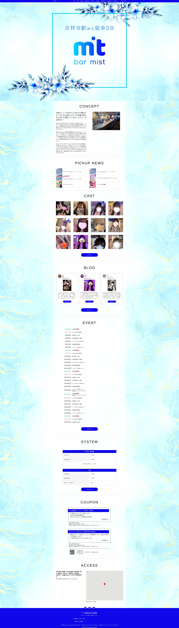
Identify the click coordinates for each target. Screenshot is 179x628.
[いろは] (115, 225)
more (89, 255)
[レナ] (115, 208)
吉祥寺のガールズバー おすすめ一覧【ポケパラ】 (71, 625)
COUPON (109, 1)
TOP (74, 1)
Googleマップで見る (91, 601)
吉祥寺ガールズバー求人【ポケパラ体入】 (90, 625)
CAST (78, 1)
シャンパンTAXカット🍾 (78, 347)
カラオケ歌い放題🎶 (77, 332)
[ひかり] (63, 242)
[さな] (80, 225)
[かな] (80, 208)
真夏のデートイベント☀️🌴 (79, 390)
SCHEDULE (87, 1)
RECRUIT (103, 1)
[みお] (98, 242)
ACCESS (115, 1)
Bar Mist (55, 1)
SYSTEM (97, 1)
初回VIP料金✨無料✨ (77, 338)
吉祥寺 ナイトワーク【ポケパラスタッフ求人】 (108, 625)
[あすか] (80, 242)
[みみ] (63, 208)
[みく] (63, 225)
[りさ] (115, 242)
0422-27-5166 (90, 613)
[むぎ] (98, 225)
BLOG (82, 1)
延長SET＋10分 (76, 335)
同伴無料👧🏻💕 (75, 329)
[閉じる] (110, 576)
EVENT (92, 1)
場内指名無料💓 (76, 344)
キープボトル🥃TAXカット (78, 341)
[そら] (98, 208)
